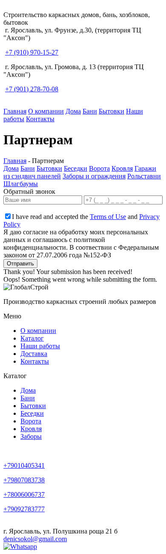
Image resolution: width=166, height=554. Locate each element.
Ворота (99, 168)
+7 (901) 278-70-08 (31, 89)
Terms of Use (108, 216)
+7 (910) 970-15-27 (31, 52)
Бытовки (111, 111)
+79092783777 (24, 509)
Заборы (31, 436)
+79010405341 (24, 465)
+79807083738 (24, 480)
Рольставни (144, 176)
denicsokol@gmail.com (35, 538)
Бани (90, 111)
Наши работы (40, 346)
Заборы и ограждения (94, 176)
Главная (14, 111)
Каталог (32, 338)
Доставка (33, 353)
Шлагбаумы (20, 183)
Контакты (40, 118)
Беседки (75, 168)
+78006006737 (24, 494)
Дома (73, 111)
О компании (46, 111)
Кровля (122, 168)
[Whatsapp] (20, 546)
